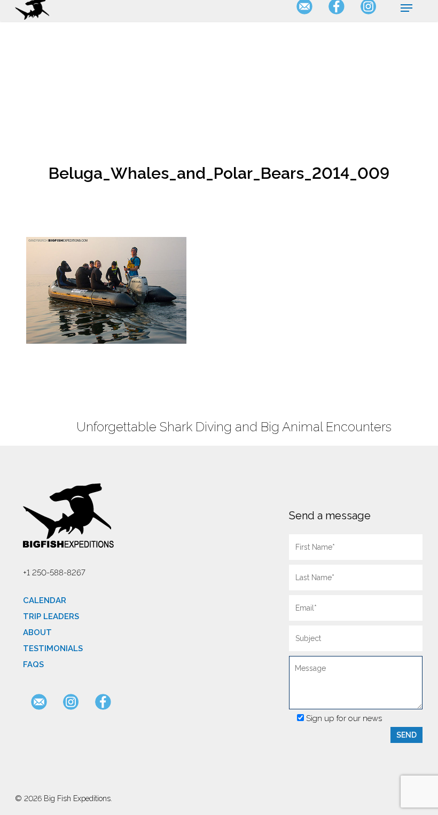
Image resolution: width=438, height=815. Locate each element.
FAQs (33, 664)
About (37, 632)
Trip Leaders (51, 616)
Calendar (44, 600)
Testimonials (53, 648)
